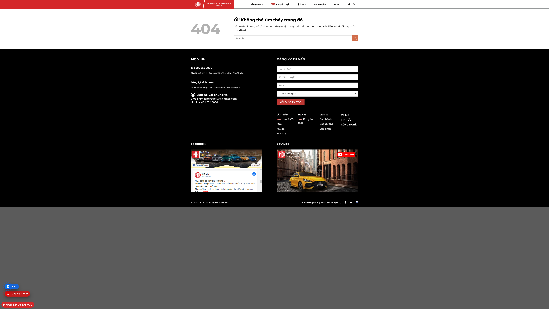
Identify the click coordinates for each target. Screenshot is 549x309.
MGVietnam (293, 153)
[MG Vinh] (197, 4)
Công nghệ (320, 4)
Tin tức (351, 4)
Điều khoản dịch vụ (331, 202)
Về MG (337, 4)
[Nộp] (355, 38)
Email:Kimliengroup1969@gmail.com (214, 98)
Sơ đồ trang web (309, 202)
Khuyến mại (282, 4)
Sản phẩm (256, 4)
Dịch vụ (301, 4)
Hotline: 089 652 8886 (204, 102)
